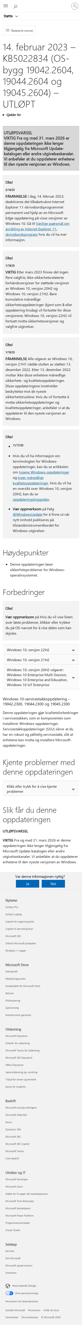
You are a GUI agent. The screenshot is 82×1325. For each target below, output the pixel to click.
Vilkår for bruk (51, 1310)
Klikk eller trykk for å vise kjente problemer (32, 789)
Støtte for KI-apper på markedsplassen (26, 1193)
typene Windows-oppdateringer (44, 472)
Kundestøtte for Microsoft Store (22, 986)
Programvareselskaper (17, 1222)
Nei (53, 883)
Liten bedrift (12, 1158)
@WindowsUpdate (27, 514)
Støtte (9, 16)
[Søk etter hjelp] (16, 6)
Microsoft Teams (14, 1151)
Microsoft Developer (16, 1179)
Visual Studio (12, 1230)
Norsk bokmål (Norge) (24, 1285)
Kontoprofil (11, 971)
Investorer (11, 1272)
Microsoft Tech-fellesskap (19, 1201)
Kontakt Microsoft (15, 1310)
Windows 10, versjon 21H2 (28, 659)
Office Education (14, 1065)
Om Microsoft (12, 1258)
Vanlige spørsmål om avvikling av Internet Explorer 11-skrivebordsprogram (37, 229)
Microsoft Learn (14, 1186)
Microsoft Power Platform (19, 1215)
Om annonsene (29, 1317)
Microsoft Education (16, 1036)
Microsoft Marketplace (18, 1208)
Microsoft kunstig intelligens (21, 1107)
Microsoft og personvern (18, 1265)
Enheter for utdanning (17, 1043)
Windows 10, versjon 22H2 (28, 649)
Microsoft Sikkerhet (16, 1114)
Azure (8, 1122)
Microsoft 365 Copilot (17, 1144)
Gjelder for (13, 115)
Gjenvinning (12, 1007)
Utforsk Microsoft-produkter (20, 943)
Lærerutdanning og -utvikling (21, 1072)
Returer (9, 993)
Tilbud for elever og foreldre (20, 1079)
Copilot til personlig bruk (19, 928)
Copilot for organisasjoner (19, 921)
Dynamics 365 (13, 1129)
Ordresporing (12, 1000)
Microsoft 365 (13, 936)
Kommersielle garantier (18, 1015)
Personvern (34, 1310)
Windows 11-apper (15, 950)
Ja (27, 883)
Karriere (9, 1251)
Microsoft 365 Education (18, 1057)
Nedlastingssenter (15, 978)
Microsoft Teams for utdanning (22, 1050)
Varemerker (11, 1317)
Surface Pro (11, 907)
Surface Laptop (13, 914)
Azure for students (15, 1086)
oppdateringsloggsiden (31, 499)
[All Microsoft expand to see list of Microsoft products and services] (5, 6)
